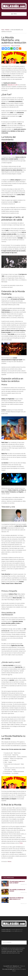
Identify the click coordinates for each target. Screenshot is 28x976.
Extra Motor (17, 969)
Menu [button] (15, 14)
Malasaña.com (14, 6)
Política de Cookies (16, 967)
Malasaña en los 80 (12, 85)
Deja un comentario (15, 45)
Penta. (21, 843)
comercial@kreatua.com (16, 931)
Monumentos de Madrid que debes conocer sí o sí (16, 898)
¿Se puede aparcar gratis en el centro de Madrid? (17, 882)
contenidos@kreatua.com (17, 929)
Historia (9, 861)
